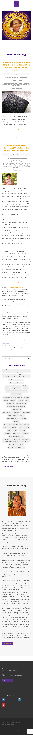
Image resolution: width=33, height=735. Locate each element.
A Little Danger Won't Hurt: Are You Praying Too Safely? (16, 371)
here (9, 639)
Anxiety (7, 389)
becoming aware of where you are (16, 406)
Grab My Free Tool (7, 466)
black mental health (24, 427)
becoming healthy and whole (11, 412)
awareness (20, 400)
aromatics (26, 397)
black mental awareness (9, 427)
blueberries (22, 430)
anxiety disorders (16, 389)
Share (17, 74)
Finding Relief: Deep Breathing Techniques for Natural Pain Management (16, 148)
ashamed (12, 400)
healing (15, 166)
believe (22, 415)
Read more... (16, 129)
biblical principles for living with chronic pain (16, 424)
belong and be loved (12, 418)
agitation (24, 386)
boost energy (7, 433)
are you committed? (16, 395)
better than (23, 418)
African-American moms (13, 83)
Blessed (15, 430)
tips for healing (24, 166)
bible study (16, 421)
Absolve (21, 380)
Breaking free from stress (16, 444)
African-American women (13, 386)
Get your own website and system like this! (16, 730)
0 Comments (17, 88)
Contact (9, 643)
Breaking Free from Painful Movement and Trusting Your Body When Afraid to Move (16, 440)
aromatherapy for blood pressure (12, 397)
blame (9, 430)
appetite (25, 389)
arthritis (6, 400)
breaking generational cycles (16, 447)
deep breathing (9, 163)
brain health (25, 433)
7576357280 (8, 673)
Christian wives (21, 84)
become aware (10, 403)
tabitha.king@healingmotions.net (14, 675)
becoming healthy (16, 409)
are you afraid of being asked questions (16, 392)
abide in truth (13, 380)
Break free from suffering (16, 436)
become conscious (21, 403)
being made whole (13, 415)
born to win (16, 433)
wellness (16, 167)
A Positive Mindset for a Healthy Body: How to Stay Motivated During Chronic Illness (16, 376)
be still (27, 400)
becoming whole (25, 412)
